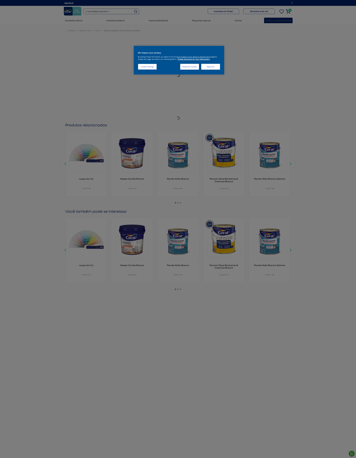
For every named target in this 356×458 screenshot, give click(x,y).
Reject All (210, 66)
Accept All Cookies (189, 66)
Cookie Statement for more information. (193, 59)
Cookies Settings (147, 66)
